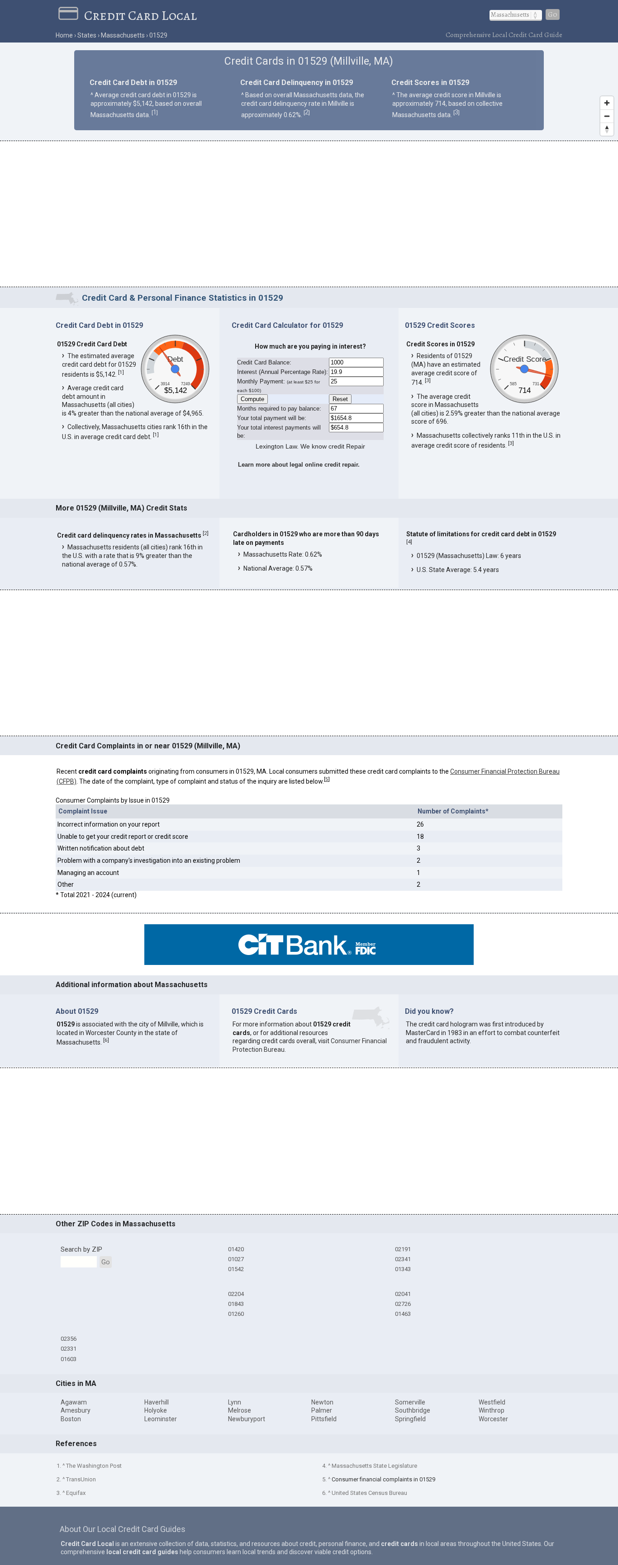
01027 (236, 1259)
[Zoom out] (606, 116)
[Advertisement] (309, 215)
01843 (236, 1303)
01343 (403, 1269)
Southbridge (412, 1410)
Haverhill (156, 1402)
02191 (403, 1249)
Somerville (410, 1402)
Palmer (321, 1410)
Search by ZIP (81, 1249)
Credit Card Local (140, 15)
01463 (403, 1313)
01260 (236, 1313)
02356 (68, 1338)
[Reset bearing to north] (606, 129)
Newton (322, 1402)
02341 (403, 1259)
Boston (71, 1419)
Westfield (492, 1402)
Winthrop (491, 1410)
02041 (403, 1294)
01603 (68, 1359)
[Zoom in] (606, 102)
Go (552, 14)
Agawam (74, 1402)
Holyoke (155, 1410)
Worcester (493, 1419)
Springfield (410, 1419)
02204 (236, 1294)
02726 (403, 1303)
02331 (68, 1348)
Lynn (234, 1402)
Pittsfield (324, 1419)
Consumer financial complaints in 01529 (383, 1479)
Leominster (160, 1419)
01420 (236, 1249)
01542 (236, 1269)
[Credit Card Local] (71, 15)
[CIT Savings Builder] (309, 962)
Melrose (239, 1410)
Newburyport (246, 1419)
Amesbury (75, 1410)
